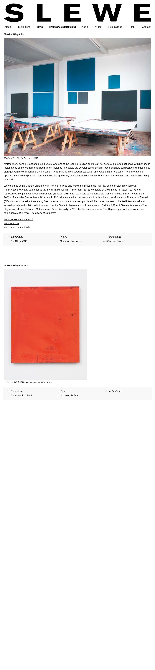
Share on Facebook (71, 241)
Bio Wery (19, 241)
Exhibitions (17, 236)
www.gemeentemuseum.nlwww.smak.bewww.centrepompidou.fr (18, 223)
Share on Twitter (115, 241)
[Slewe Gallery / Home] (77, 13)
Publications (114, 236)
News (64, 236)
